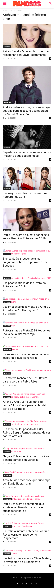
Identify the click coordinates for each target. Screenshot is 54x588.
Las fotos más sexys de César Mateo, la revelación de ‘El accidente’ (27, 560)
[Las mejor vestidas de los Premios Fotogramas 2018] (27, 178)
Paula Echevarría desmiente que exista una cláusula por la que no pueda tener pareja (23, 507)
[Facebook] (17, 583)
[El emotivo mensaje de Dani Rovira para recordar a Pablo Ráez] (27, 372)
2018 (11, 10)
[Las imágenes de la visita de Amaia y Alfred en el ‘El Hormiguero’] (27, 300)
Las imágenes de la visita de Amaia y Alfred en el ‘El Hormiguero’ (26, 308)
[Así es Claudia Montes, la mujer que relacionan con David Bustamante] (27, 36)
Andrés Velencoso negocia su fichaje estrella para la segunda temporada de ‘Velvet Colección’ (26, 111)
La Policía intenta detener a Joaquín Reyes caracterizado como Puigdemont (26, 534)
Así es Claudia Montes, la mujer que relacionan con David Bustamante (26, 53)
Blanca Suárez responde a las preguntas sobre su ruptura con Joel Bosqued (25, 262)
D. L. (4, 58)
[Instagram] (22, 583)
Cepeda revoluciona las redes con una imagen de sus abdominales (27, 154)
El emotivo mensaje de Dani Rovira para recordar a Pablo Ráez (25, 379)
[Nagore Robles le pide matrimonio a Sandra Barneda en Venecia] (27, 450)
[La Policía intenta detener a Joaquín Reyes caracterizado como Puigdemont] (27, 525)
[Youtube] (36, 583)
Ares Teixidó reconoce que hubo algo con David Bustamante (26, 481)
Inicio (5, 10)
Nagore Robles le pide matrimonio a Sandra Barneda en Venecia (26, 458)
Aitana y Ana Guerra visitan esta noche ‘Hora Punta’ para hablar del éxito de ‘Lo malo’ (24, 405)
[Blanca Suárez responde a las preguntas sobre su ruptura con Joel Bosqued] (27, 252)
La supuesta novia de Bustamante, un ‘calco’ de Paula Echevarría (26, 356)
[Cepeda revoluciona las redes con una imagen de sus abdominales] (27, 137)
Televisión (7, 526)
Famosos (7, 47)
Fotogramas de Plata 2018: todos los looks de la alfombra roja (26, 332)
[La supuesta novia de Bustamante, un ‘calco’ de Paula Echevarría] (27, 348)
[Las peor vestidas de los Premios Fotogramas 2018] (27, 278)
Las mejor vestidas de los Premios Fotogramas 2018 (25, 195)
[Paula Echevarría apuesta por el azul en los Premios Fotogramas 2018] (27, 219)
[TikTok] (27, 583)
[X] (31, 583)
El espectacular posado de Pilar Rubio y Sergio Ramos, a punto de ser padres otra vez (26, 432)
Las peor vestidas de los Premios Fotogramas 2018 (24, 284)
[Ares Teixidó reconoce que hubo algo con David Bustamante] (27, 474)
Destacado (7, 102)
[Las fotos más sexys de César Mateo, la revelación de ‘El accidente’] (27, 552)
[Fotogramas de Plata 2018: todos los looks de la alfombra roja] (27, 324)
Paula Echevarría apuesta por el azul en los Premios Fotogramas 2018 (26, 236)
